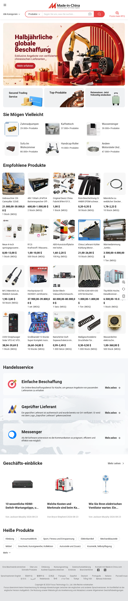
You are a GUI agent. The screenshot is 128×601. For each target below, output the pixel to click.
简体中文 (29, 576)
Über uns (33, 567)
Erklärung (46, 567)
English (18, 576)
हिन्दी (55, 578)
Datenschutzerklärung (81, 567)
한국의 (23, 578)
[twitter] (105, 569)
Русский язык (121, 576)
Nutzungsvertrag (61, 567)
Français (62, 576)
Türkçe (76, 578)
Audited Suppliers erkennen (52, 569)
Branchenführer (86, 569)
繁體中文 (40, 576)
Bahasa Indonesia (103, 578)
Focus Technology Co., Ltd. (61, 584)
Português (96, 576)
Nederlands (44, 578)
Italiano (108, 576)
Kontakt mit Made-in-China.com (108, 567)
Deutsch (84, 576)
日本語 (51, 576)
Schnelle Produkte (29, 569)
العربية (33, 578)
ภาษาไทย (65, 578)
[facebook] (98, 569)
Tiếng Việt (87, 578)
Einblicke (72, 569)
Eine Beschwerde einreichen (14, 567)
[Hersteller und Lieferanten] (64, 5)
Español (73, 576)
